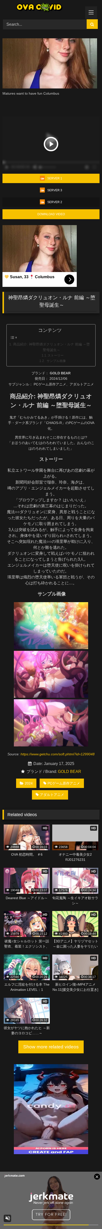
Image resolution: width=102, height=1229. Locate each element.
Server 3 (54, 190)
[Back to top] (86, 1214)
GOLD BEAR (69, 771)
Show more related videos (51, 1046)
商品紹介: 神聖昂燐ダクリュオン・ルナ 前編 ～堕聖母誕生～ (51, 347)
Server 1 (54, 178)
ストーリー (56, 355)
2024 (29, 783)
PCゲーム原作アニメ (64, 783)
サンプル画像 (56, 361)
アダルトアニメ (52, 795)
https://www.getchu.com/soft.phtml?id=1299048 (58, 754)
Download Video (51, 214)
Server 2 (54, 202)
